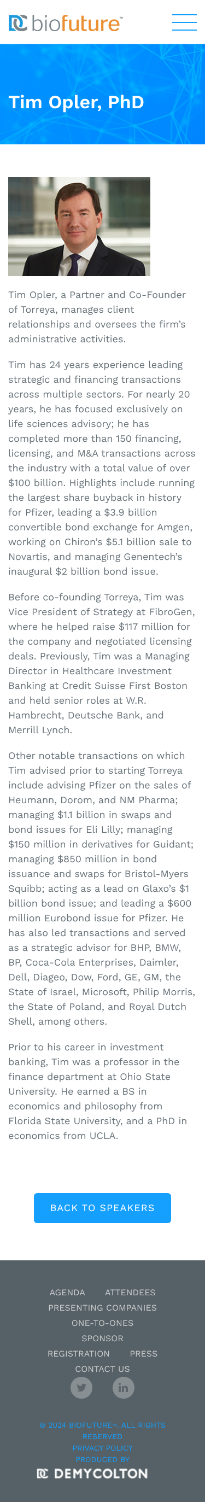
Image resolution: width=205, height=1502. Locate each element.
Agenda (67, 1292)
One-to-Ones (102, 1323)
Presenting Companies (102, 1308)
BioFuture (66, 23)
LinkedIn (123, 1388)
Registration (79, 1353)
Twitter (81, 1388)
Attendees (130, 1292)
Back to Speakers (102, 1208)
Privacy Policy (103, 1448)
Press (143, 1353)
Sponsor (102, 1338)
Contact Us (102, 1369)
